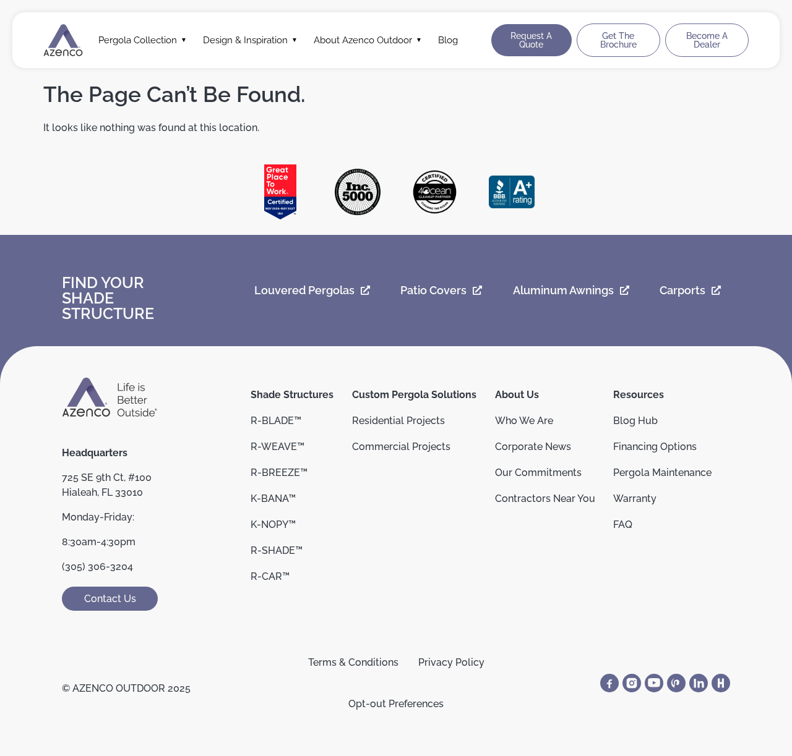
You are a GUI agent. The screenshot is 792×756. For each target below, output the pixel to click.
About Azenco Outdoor (363, 40)
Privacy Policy (451, 662)
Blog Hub (635, 421)
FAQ (622, 524)
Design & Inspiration (245, 40)
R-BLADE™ (276, 421)
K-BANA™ (273, 498)
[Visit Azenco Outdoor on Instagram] (631, 683)
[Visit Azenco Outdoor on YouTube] (654, 683)
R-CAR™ (270, 576)
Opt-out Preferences (396, 704)
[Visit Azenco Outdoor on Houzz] (721, 683)
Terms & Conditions (353, 662)
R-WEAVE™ (277, 446)
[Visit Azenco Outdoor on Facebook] (609, 683)
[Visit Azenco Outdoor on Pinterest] (676, 683)
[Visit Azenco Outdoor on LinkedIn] (698, 683)
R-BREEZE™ (279, 472)
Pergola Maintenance (662, 472)
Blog (448, 40)
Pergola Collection (137, 40)
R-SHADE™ (277, 550)
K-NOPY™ (273, 524)
